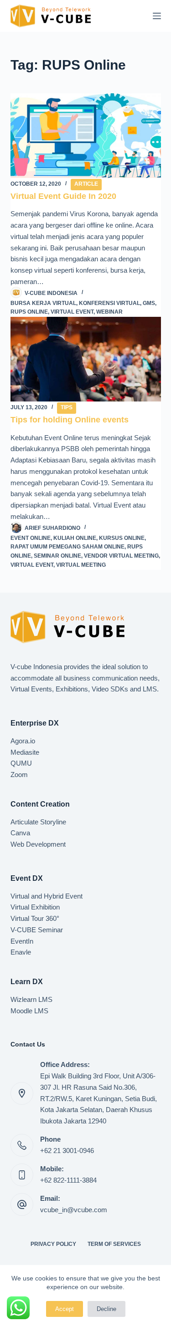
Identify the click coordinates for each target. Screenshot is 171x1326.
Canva (20, 833)
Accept (64, 1309)
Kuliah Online (74, 538)
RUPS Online (29, 312)
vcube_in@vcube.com (73, 1210)
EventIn (21, 941)
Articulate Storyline (38, 822)
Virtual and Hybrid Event (46, 896)
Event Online (30, 538)
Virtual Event (72, 312)
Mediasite (24, 752)
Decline (106, 1309)
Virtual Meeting (81, 565)
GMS (149, 303)
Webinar (109, 312)
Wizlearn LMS (31, 999)
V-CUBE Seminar (36, 930)
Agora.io (22, 741)
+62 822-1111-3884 (68, 1180)
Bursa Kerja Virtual (43, 303)
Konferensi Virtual (109, 303)
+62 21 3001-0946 (67, 1150)
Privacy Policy (53, 1244)
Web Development (38, 844)
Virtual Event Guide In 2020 (63, 196)
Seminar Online (57, 556)
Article (86, 184)
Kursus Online (122, 538)
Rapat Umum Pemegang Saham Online (67, 547)
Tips (67, 407)
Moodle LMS (29, 1011)
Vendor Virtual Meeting (121, 556)
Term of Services (114, 1244)
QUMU (21, 763)
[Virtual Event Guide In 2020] (85, 135)
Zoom (19, 774)
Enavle (20, 952)
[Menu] (157, 16)
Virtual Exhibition (35, 907)
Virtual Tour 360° (34, 918)
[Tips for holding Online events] (85, 359)
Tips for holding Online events (69, 419)
